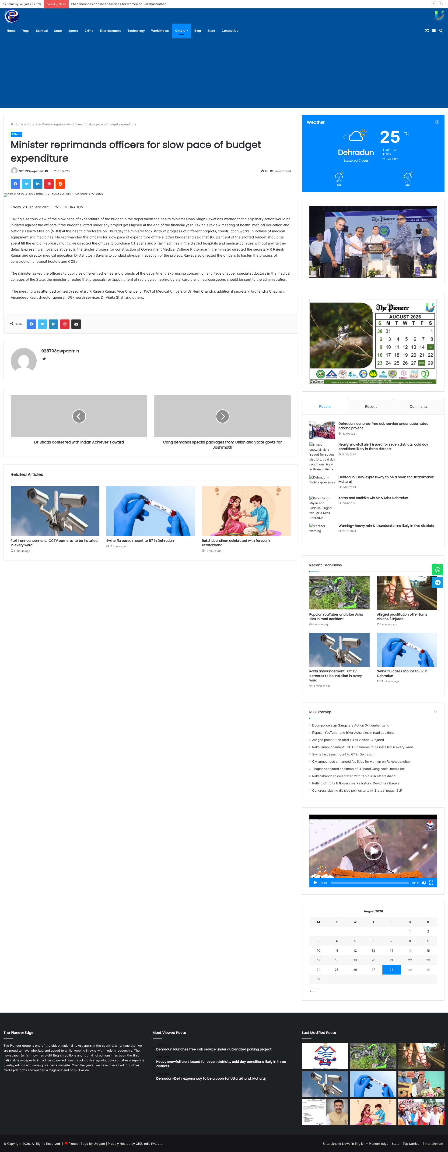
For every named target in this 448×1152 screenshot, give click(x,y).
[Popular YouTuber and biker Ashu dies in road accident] (339, 593)
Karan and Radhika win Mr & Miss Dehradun (373, 498)
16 (428, 950)
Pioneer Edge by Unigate (87, 1143)
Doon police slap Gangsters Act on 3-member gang (350, 725)
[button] (373, 851)
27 (373, 969)
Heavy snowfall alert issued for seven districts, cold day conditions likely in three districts (383, 446)
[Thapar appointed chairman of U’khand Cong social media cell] (325, 1112)
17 (318, 960)
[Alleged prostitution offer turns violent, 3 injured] (407, 593)
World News (160, 30)
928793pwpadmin (31, 171)
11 (336, 950)
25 (337, 969)
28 (391, 969)
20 (373, 960)
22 (410, 960)
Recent (371, 406)
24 (318, 969)
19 (355, 960)
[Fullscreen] (431, 882)
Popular (325, 406)
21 (391, 960)
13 (373, 950)
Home (11, 30)
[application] (373, 851)
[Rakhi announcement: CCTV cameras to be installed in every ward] (55, 511)
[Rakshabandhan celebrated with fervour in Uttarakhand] (246, 511)
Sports (73, 30)
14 (391, 950)
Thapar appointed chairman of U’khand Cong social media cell (115, 4)
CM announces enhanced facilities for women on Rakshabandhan (362, 761)
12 (355, 950)
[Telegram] (437, 582)
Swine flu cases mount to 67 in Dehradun (140, 540)
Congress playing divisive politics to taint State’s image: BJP (357, 790)
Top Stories (411, 1143)
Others (180, 30)
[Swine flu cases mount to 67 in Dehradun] (150, 511)
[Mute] (423, 882)
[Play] (315, 882)
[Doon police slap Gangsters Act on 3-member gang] (325, 1056)
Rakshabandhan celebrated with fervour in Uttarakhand (236, 542)
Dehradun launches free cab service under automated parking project (383, 426)
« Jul (312, 991)
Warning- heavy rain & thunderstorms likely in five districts (386, 525)
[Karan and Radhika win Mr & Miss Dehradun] (322, 508)
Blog (197, 30)
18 (336, 960)
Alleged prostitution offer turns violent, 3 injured (402, 616)
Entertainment (110, 30)
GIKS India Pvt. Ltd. (149, 1143)
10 (318, 950)
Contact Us (230, 30)
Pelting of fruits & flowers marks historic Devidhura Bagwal (356, 783)
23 (428, 960)
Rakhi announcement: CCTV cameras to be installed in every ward (54, 542)
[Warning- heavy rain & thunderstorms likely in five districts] (322, 532)
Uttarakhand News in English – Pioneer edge (355, 1143)
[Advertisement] (224, 72)
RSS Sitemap (320, 711)
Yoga (25, 30)
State (58, 30)
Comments (419, 406)
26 (355, 969)
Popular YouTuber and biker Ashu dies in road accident (336, 616)
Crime (88, 30)
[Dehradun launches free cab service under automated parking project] (322, 430)
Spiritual (42, 30)
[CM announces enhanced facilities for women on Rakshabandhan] (421, 1084)
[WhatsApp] (437, 569)
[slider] (370, 883)
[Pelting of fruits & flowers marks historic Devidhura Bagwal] (421, 1112)
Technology (136, 30)
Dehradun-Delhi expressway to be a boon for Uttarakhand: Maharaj (386, 479)
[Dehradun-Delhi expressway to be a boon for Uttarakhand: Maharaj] (322, 484)
